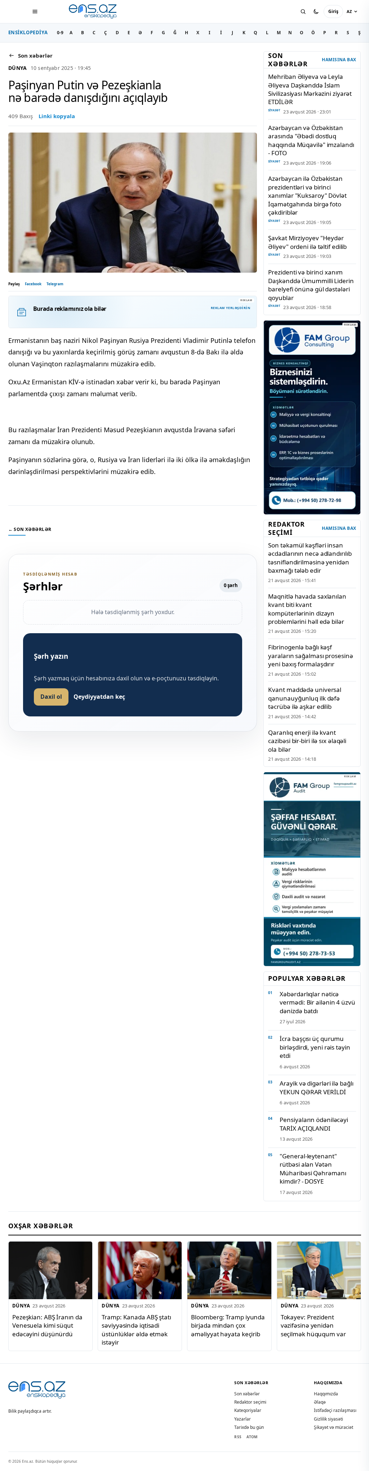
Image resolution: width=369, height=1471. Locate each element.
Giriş (333, 11)
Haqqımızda (326, 1394)
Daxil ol (51, 697)
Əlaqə (320, 1402)
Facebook (33, 283)
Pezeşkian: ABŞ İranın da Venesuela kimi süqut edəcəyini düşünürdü (47, 1325)
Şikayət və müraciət (333, 1427)
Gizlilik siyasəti (328, 1419)
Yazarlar (242, 1419)
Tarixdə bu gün (249, 1427)
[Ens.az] (93, 11)
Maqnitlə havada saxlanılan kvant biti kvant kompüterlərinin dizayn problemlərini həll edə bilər (307, 609)
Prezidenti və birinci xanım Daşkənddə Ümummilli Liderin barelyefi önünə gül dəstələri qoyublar (311, 284)
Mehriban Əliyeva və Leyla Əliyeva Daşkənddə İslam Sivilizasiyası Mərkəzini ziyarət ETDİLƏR (310, 89)
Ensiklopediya (28, 32)
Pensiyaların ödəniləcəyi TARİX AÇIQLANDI (314, 1123)
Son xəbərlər (247, 1394)
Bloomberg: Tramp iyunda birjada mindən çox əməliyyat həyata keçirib (228, 1325)
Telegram (54, 283)
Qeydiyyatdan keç (99, 697)
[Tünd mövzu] (316, 11)
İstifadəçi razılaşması (335, 1410)
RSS (237, 1436)
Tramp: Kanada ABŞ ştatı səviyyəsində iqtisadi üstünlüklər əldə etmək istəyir (136, 1329)
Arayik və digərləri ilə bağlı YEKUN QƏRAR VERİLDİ (316, 1087)
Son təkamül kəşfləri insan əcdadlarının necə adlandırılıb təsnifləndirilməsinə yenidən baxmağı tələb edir (309, 557)
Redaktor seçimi (250, 1402)
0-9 (60, 33)
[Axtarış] (303, 11)
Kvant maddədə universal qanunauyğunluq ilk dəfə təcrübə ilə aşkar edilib (304, 698)
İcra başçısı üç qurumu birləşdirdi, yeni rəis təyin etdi (315, 1047)
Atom (251, 1436)
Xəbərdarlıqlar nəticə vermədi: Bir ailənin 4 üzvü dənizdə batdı (317, 1002)
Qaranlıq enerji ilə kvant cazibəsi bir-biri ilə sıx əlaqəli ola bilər (307, 741)
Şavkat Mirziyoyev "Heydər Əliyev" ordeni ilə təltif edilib (307, 242)
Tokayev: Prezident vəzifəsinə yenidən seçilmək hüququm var (313, 1325)
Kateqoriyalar (247, 1410)
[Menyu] (35, 11)
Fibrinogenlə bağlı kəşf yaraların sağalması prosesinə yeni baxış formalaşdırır (310, 655)
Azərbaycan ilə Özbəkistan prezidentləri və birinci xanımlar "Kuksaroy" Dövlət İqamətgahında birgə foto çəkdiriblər (307, 195)
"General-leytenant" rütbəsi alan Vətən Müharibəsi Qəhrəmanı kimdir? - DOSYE (313, 1168)
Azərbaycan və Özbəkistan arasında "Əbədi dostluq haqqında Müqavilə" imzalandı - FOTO (311, 140)
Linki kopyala (57, 116)
